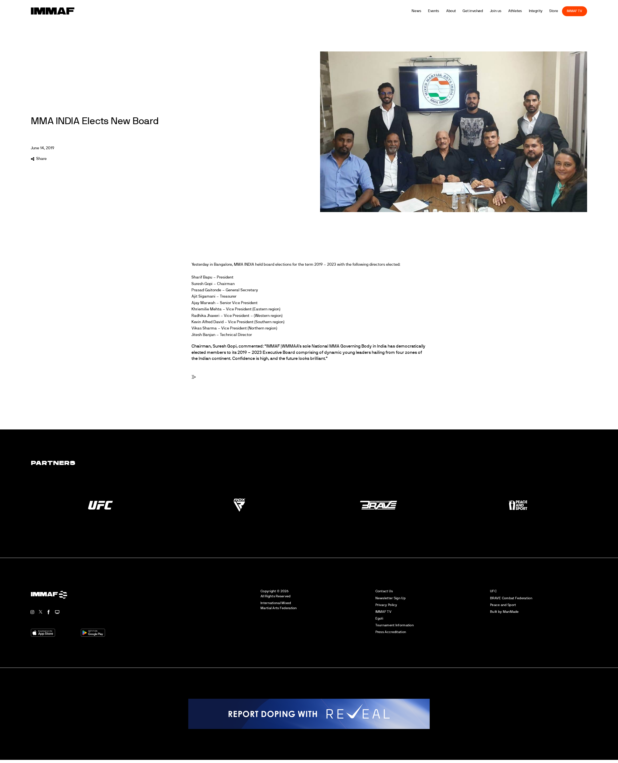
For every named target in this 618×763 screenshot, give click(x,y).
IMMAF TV (587, 11)
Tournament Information (394, 625)
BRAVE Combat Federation (511, 598)
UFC (493, 591)
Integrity (548, 11)
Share (41, 159)
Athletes (527, 11)
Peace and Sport (503, 605)
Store (566, 11)
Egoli (379, 618)
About (463, 11)
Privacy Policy (386, 605)
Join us (508, 11)
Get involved (485, 11)
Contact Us (384, 591)
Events (445, 11)
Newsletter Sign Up (390, 598)
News (429, 11)
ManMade (511, 611)
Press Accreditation (390, 632)
